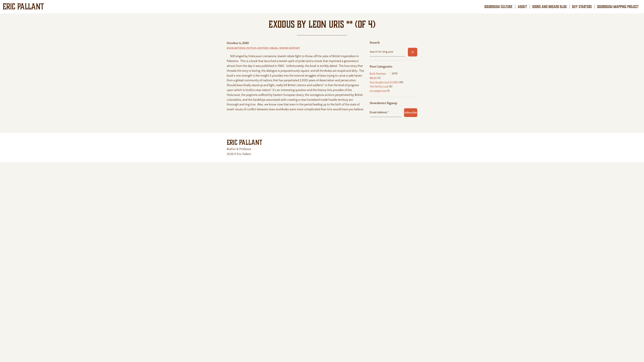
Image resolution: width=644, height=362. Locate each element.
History (263, 48)
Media (373, 77)
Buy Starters (582, 6)
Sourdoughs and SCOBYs (384, 82)
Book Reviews (236, 48)
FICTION (251, 48)
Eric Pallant (23, 7)
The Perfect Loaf (379, 86)
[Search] (412, 52)
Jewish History (289, 48)
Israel (274, 48)
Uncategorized (378, 90)
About (522, 6)
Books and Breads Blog (549, 6)
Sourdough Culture (498, 6)
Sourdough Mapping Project (618, 6)
